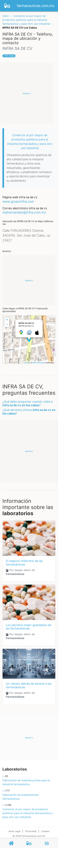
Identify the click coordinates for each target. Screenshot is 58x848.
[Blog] (46, 843)
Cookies (45, 831)
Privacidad (30, 831)
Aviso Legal (14, 831)
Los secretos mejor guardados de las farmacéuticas (28, 626)
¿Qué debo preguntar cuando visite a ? (27, 403)
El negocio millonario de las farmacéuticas (24, 562)
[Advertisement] (29, 93)
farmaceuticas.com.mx (35, 6)
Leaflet (26, 362)
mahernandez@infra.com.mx (24, 212)
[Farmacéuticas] (29, 843)
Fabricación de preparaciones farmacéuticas (20, 796)
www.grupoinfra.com (18, 201)
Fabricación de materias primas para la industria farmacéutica (26, 782)
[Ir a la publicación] (29, 538)
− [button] (7, 324)
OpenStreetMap (38, 362)
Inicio (5, 16)
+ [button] (7, 320)
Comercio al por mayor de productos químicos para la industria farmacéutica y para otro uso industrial (26, 19)
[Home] (7, 5)
